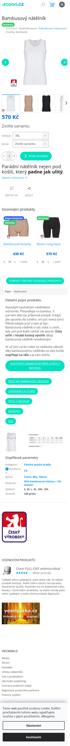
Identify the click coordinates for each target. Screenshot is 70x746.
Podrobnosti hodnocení (53, 28)
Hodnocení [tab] (20, 291)
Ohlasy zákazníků (12, 672)
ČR (25, 470)
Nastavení (33, 726)
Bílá (35, 477)
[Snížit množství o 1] (4, 156)
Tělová (43, 477)
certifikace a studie (21, 391)
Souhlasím (33, 737)
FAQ (10, 421)
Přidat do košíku (38, 156)
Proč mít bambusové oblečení (28, 381)
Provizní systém (11, 695)
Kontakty (7, 667)
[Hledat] (43, 4)
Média (5, 658)
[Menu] (62, 4)
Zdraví (5, 662)
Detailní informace (13, 177)
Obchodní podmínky (14, 681)
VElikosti (14, 411)
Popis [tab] (8, 291)
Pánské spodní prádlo (37, 464)
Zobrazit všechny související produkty (35, 280)
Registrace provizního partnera (20, 690)
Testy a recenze (18, 401)
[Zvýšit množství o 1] (14, 156)
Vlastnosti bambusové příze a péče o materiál (35, 366)
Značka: (16, 32)
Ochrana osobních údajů (17, 685)
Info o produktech (12, 676)
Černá (27, 477)
